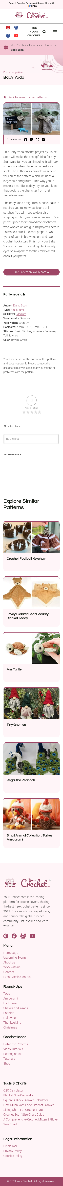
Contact (8, 972)
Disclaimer (10, 1146)
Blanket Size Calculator (18, 1095)
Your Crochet (18, 45)
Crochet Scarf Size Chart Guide (23, 1114)
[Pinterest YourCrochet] (5, 935)
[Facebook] (8, 36)
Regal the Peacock (21, 780)
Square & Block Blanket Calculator (25, 1100)
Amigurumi (47, 45)
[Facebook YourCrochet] (14, 935)
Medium (21, 314)
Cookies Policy (13, 1156)
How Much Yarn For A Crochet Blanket (28, 1105)
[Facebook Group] (16, 28)
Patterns (33, 45)
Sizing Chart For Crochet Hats (23, 1109)
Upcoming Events (15, 957)
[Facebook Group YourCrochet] (23, 935)
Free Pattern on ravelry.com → (31, 272)
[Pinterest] (8, 28)
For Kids (8, 1013)
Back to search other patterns (27, 97)
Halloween (10, 1017)
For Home (9, 1003)
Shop (6, 1063)
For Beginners (12, 1053)
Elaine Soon (20, 305)
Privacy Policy (12, 1151)
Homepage (10, 952)
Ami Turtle (14, 669)
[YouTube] (16, 36)
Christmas (10, 1027)
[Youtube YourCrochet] (32, 935)
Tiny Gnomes (16, 724)
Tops (6, 993)
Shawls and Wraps (15, 1008)
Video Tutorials (13, 1049)
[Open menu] (55, 31)
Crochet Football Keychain (26, 558)
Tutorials (9, 1058)
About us (9, 962)
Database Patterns (15, 1044)
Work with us (11, 967)
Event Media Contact (17, 977)
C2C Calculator (13, 1090)
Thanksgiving (12, 1022)
